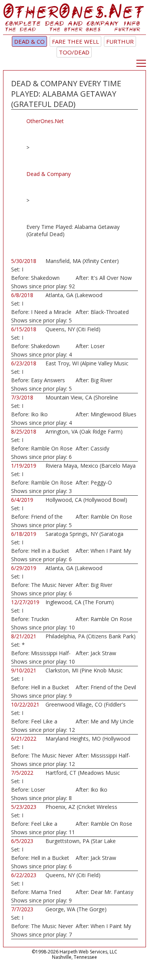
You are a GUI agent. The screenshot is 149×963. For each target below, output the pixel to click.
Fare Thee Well (75, 41)
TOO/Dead (74, 52)
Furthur (120, 41)
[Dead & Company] (74, 19)
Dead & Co (29, 41)
